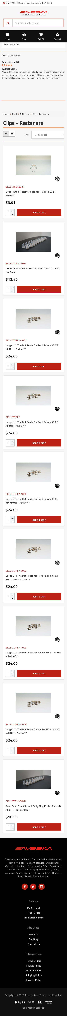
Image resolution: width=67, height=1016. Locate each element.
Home (6, 114)
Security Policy (34, 980)
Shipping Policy (33, 975)
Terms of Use (33, 961)
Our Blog (33, 939)
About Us (34, 934)
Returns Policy (33, 970)
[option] (33, 69)
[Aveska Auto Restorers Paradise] (33, 13)
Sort (26, 134)
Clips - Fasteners (41, 114)
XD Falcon (24, 114)
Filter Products (11, 44)
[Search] (8, 23)
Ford (14, 114)
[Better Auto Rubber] (57, 179)
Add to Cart (39, 212)
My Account (33, 908)
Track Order (33, 913)
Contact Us (33, 944)
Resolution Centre (33, 917)
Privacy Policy (33, 965)
